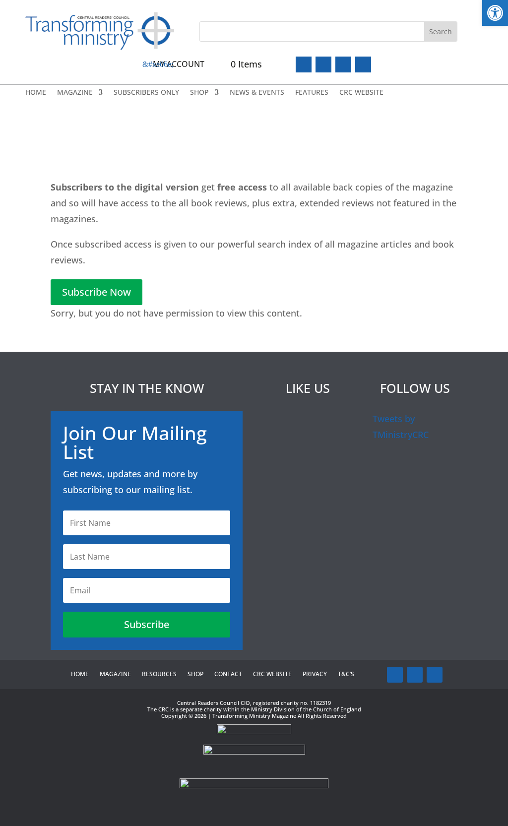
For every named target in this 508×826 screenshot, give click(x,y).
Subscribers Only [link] (146, 93)
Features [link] (311, 93)
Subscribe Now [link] (96, 292)
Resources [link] (159, 674)
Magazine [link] (75, 93)
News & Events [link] (257, 93)
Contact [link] (228, 674)
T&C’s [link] (346, 674)
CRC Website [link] (361, 93)
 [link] (363, 65)
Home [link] (35, 93)
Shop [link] (199, 93)
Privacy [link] (315, 674)
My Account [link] (178, 64)
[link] (495, 13)
